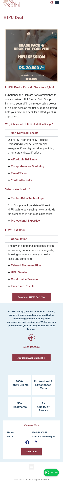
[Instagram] (35, 442)
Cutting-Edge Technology (27, 198)
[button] (31, 133)
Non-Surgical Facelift (24, 133)
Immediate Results (22, 286)
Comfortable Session (24, 279)
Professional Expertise (25, 220)
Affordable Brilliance (24, 159)
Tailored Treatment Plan (26, 265)
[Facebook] (27, 442)
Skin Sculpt (26, 479)
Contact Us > (31, 425)
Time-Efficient (19, 173)
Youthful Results (21, 180)
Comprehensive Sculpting (27, 166)
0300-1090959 (31, 346)
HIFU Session (19, 272)
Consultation (19, 239)
